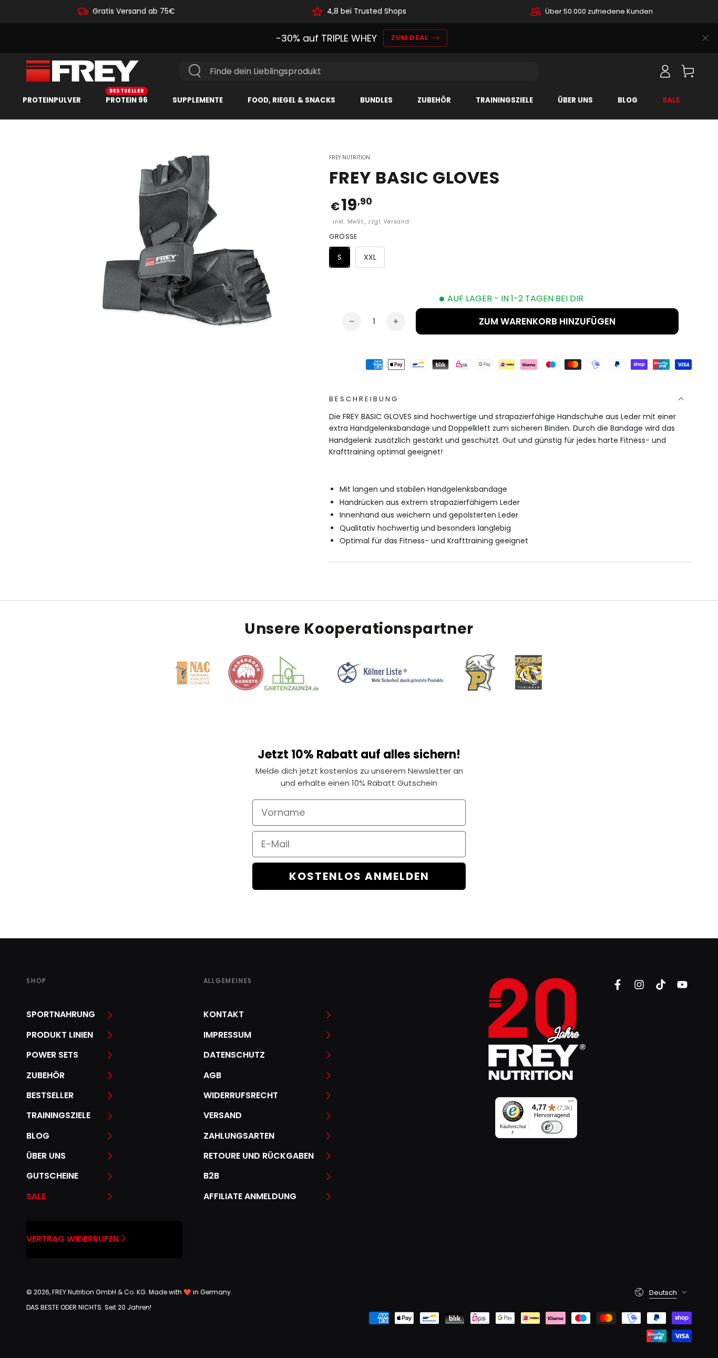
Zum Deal (409, 38)
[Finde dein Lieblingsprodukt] (195, 71)
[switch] (551, 1127)
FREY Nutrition (349, 157)
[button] (641, 71)
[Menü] (571, 1103)
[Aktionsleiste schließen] (705, 38)
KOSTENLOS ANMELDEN (359, 876)
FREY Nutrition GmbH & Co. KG (99, 1292)
